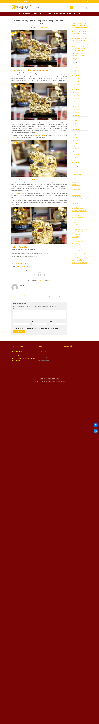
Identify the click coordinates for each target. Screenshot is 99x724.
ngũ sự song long (75, 210)
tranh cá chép (84, 229)
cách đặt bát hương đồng (77, 189)
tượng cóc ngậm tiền (76, 250)
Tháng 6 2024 (75, 98)
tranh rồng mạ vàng (76, 238)
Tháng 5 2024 (75, 101)
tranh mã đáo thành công (77, 234)
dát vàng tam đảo (75, 203)
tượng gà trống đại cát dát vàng (78, 253)
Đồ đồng (83, 260)
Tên (14, 321)
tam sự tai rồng (83, 224)
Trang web (52, 321)
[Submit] (71, 7)
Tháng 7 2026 (75, 67)
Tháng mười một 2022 (77, 140)
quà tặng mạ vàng (76, 222)
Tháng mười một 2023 (77, 118)
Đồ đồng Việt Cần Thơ (22, 263)
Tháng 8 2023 (75, 126)
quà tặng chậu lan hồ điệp (77, 220)
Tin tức (35, 13)
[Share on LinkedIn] (45, 275)
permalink (49, 280)
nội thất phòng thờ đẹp (76, 215)
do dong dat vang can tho (77, 198)
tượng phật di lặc (75, 257)
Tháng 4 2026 (75, 75)
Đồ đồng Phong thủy (65, 13)
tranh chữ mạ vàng (76, 229)
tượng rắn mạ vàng (76, 260)
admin (46, 27)
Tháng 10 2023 (75, 120)
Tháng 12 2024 (75, 81)
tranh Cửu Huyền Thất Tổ (77, 231)
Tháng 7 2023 (75, 129)
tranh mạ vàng (75, 236)
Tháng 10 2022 (75, 143)
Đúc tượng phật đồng (52, 13)
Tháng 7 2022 (75, 151)
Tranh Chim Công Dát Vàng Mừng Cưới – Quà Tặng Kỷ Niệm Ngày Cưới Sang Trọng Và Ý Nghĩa (79, 56)
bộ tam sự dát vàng (76, 184)
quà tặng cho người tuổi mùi (77, 217)
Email (33, 321)
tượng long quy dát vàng (77, 255)
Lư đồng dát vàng (80, 208)
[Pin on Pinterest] (42, 275)
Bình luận (15, 308)
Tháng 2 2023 (75, 132)
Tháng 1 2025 (75, 78)
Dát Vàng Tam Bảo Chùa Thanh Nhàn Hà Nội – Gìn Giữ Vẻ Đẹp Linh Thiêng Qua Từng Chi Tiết (79, 25)
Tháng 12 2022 (75, 137)
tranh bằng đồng (75, 227)
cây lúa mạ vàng (75, 191)
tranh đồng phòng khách (77, 248)
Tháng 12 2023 (75, 115)
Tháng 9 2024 (75, 89)
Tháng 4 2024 (75, 104)
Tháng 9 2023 (75, 123)
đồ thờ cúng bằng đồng (82, 262)
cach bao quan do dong (77, 187)
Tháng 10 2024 (75, 87)
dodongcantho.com (21, 260)
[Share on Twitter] (37, 275)
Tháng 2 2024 (75, 109)
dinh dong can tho (75, 194)
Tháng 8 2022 (75, 148)
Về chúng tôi (28, 13)
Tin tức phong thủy (76, 174)
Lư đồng (74, 208)
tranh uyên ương (75, 243)
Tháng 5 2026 (75, 73)
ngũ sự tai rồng (75, 212)
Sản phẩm (42, 13)
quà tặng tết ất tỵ (75, 224)
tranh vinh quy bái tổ (76, 246)
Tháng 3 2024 (75, 106)
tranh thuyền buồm (76, 241)
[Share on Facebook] (34, 275)
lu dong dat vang (75, 205)
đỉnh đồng (74, 262)
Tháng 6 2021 (75, 162)
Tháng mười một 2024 (77, 84)
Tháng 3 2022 (75, 157)
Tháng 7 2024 (75, 95)
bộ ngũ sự (74, 182)
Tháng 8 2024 (75, 92)
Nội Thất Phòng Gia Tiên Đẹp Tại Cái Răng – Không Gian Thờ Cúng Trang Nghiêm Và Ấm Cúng (80, 41)
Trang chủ (21, 13)
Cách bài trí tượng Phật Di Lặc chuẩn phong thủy (53, 296)
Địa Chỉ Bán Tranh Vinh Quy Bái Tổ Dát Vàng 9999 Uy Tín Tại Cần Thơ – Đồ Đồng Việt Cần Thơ (79, 32)
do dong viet (74, 201)
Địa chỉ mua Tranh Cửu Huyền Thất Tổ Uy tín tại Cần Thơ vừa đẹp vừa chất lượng (79, 48)
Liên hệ (78, 13)
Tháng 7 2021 (75, 160)
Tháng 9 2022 (75, 146)
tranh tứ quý (83, 241)
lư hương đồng (83, 205)
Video (74, 13)
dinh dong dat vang (76, 196)
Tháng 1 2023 (75, 134)
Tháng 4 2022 (75, 154)
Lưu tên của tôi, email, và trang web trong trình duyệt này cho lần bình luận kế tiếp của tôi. (37, 328)
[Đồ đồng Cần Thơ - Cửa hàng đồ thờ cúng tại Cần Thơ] (22, 7)
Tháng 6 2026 (75, 70)
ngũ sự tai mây (83, 210)
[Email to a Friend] (39, 275)
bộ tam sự (80, 182)
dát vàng (80, 201)
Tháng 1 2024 (75, 112)
